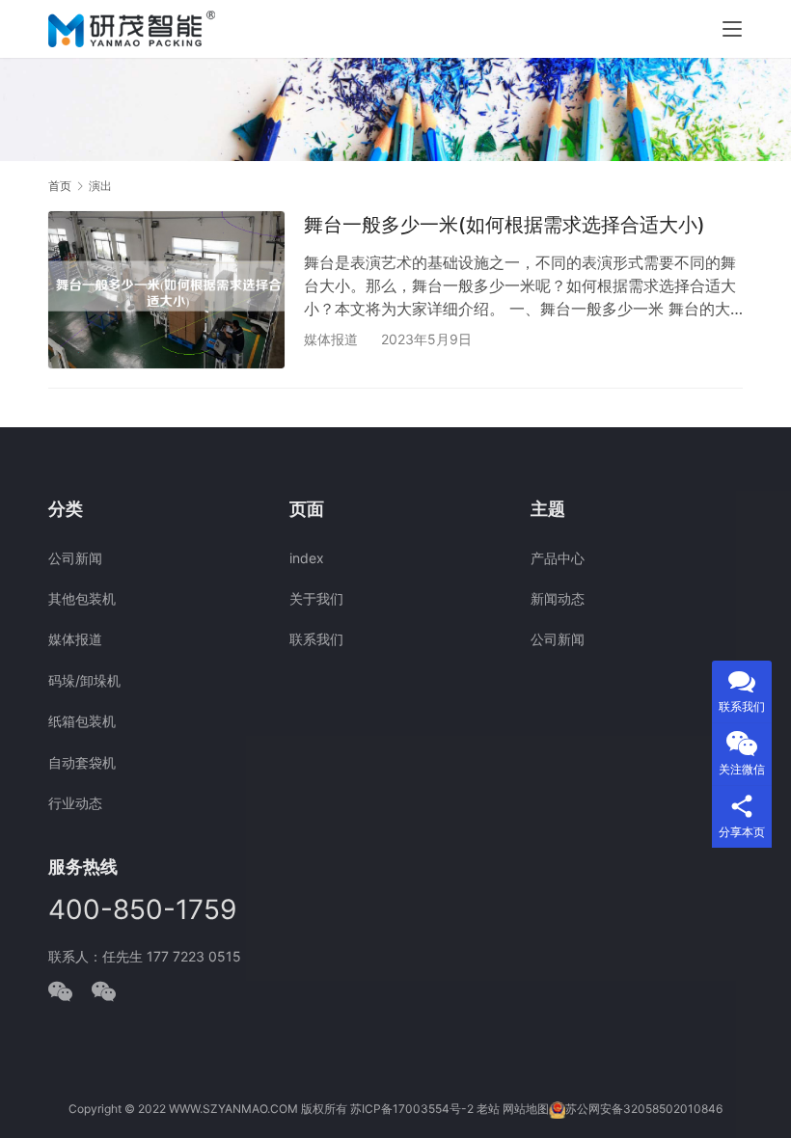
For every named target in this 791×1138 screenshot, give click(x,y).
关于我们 (316, 598)
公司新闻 (75, 558)
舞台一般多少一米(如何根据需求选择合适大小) (504, 224)
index (306, 558)
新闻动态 (558, 598)
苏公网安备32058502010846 (644, 1108)
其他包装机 (82, 598)
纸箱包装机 (82, 721)
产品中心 (558, 558)
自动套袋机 (82, 762)
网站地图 (526, 1108)
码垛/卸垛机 (84, 680)
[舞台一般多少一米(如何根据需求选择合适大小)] (166, 289)
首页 (59, 185)
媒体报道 (331, 339)
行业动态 (75, 803)
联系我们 (316, 639)
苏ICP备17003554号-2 (412, 1108)
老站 (488, 1108)
